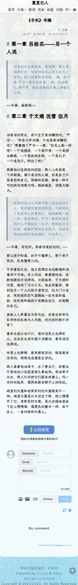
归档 (59, 10)
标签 (50, 10)
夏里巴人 (40, 2)
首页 (11, 10)
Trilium (42, 573)
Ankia (57, 573)
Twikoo (59, 545)
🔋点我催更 (39, 430)
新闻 (32, 10)
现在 (41, 10)
